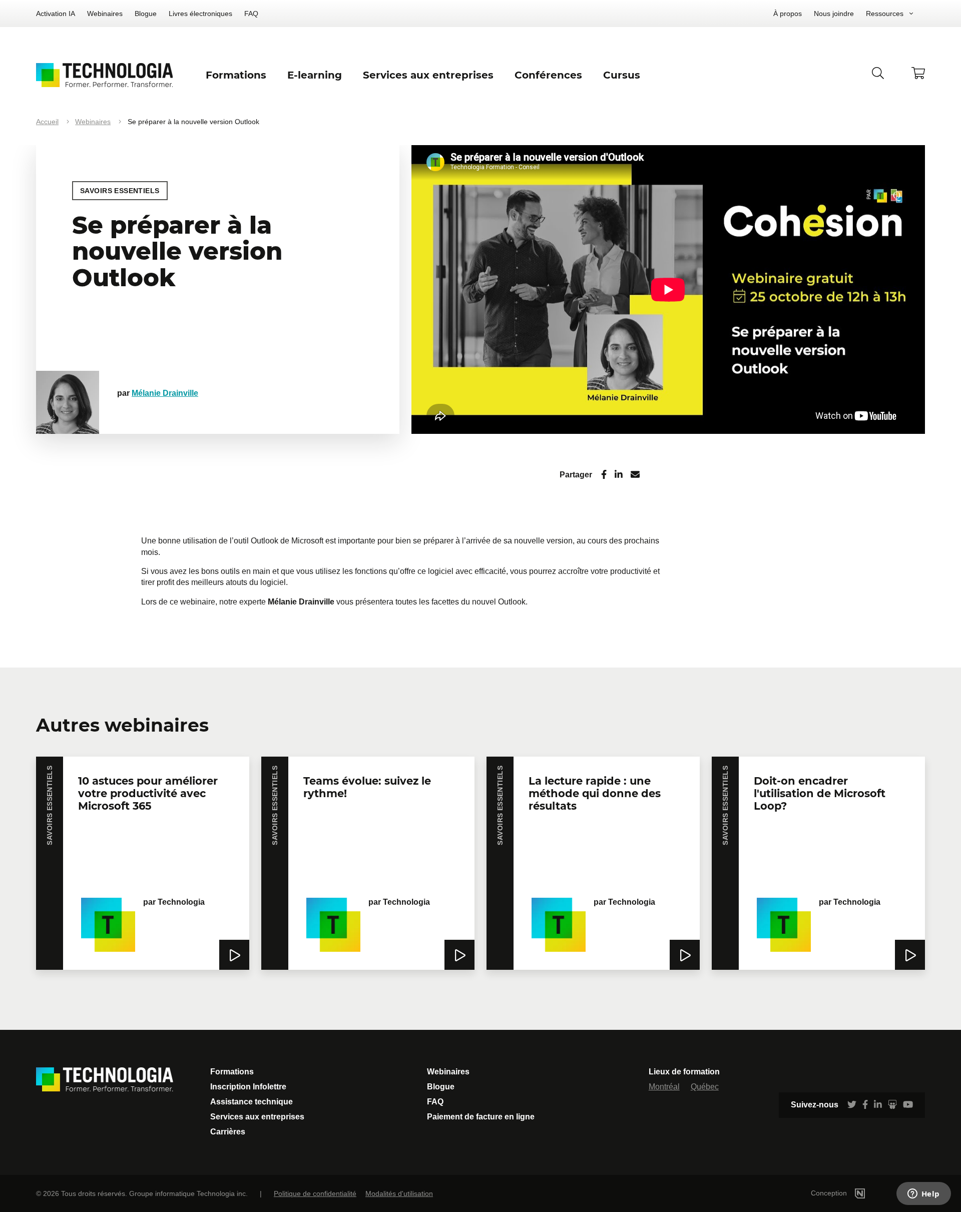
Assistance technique (251, 1101)
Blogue (146, 14)
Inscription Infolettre (248, 1086)
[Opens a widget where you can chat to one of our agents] (923, 1194)
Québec (705, 1086)
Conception (830, 1193)
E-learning (314, 75)
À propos (787, 14)
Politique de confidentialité (315, 1193)
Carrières (227, 1131)
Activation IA (55, 14)
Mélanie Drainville (165, 393)
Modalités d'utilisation (399, 1193)
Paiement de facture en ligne (481, 1116)
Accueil (47, 122)
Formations (232, 1071)
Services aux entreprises (257, 1116)
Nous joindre (834, 14)
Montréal (664, 1086)
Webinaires (105, 14)
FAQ (251, 14)
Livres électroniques (200, 14)
